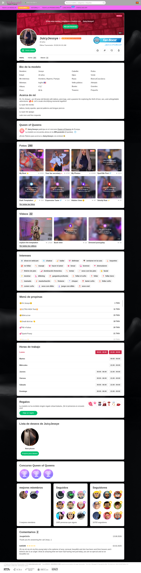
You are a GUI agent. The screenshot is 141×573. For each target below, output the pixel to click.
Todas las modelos (9, 8)
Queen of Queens (64, 129)
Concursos (67, 8)
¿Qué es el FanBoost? (113, 45)
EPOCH (47, 564)
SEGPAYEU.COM (55, 564)
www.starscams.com (35, 564)
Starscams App (81, 8)
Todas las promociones (51, 8)
